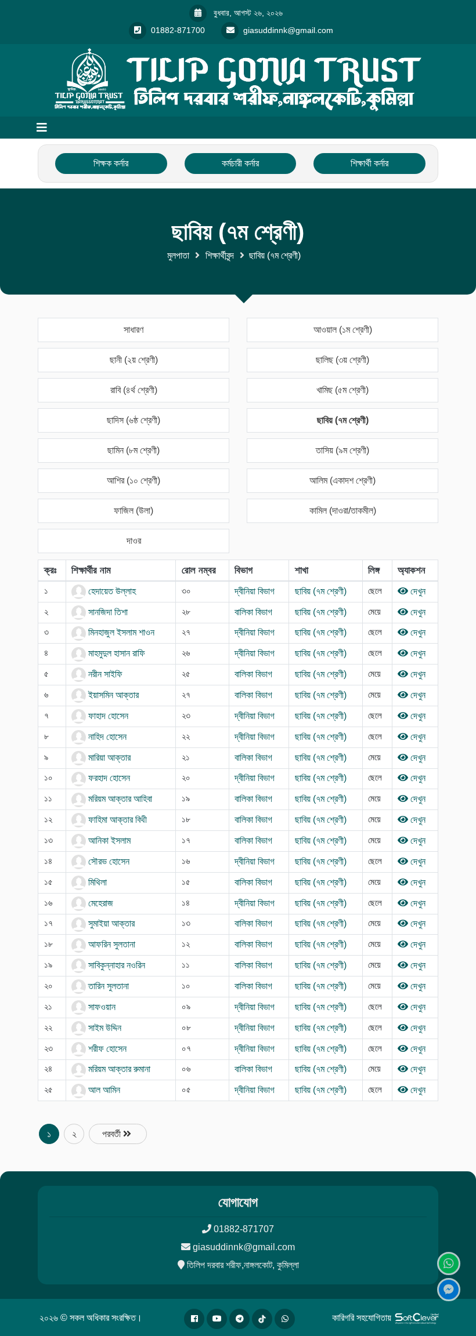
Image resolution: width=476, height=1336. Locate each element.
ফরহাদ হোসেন (108, 778)
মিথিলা (96, 882)
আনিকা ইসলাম (108, 840)
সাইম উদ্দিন (103, 1028)
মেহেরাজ (99, 903)
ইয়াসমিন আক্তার (112, 695)
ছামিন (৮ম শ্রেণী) (133, 450)
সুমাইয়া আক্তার (110, 923)
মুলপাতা (178, 255)
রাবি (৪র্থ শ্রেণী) (133, 390)
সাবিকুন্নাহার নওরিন (115, 965)
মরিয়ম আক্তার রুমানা (118, 1069)
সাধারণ (133, 330)
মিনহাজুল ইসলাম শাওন (120, 632)
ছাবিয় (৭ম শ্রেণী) (343, 420)
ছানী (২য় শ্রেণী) (134, 360)
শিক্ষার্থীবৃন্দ (219, 255)
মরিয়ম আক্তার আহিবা (119, 799)
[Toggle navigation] (42, 127)
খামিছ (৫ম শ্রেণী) (342, 390)
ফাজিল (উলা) (133, 510)
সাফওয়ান (101, 1007)
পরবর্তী (112, 1134)
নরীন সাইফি (104, 674)
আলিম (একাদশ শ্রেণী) (342, 480)
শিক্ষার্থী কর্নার (369, 163)
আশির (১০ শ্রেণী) (133, 480)
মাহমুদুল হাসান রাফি (115, 653)
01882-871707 (244, 1229)
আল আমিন (103, 1090)
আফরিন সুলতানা (110, 944)
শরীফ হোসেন (106, 1049)
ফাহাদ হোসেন (107, 716)
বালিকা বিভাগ (253, 612)
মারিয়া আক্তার (108, 758)
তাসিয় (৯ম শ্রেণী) (342, 450)
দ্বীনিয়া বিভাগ (255, 591)
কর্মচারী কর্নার (240, 163)
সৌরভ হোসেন (107, 861)
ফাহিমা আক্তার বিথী (116, 820)
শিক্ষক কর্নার (110, 163)
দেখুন (416, 591)
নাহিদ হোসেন (106, 737)
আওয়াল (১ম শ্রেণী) (342, 330)
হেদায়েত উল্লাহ (111, 591)
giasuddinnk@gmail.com (244, 1247)
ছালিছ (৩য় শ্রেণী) (342, 360)
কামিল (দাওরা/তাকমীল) (342, 510)
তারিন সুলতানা (107, 986)
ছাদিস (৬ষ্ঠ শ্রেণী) (133, 420)
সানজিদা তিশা (107, 612)
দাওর (134, 541)
